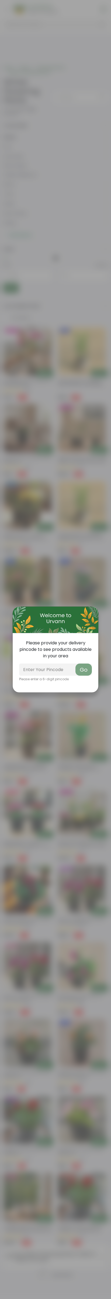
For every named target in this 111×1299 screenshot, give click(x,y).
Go (84, 670)
